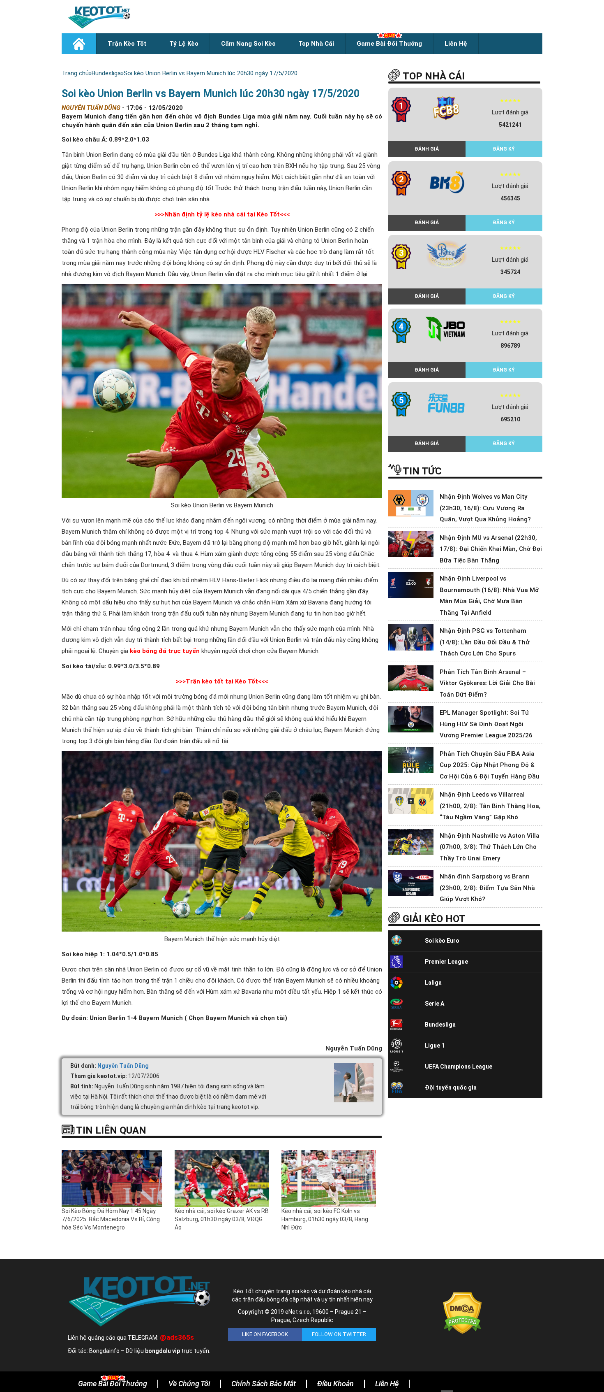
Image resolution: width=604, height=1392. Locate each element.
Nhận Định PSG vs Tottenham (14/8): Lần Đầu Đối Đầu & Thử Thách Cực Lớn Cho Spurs (485, 642)
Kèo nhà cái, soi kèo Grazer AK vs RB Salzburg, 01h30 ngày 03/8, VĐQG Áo (222, 1219)
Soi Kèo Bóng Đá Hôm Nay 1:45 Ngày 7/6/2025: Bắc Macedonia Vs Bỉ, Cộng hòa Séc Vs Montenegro (111, 1219)
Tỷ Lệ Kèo (183, 43)
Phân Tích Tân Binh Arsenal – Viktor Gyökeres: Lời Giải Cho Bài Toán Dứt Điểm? (487, 683)
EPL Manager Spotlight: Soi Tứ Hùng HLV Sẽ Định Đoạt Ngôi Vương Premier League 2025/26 (486, 724)
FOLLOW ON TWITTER (339, 1334)
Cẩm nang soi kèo (248, 43)
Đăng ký (504, 149)
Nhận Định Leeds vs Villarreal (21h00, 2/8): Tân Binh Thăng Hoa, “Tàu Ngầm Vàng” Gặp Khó (490, 806)
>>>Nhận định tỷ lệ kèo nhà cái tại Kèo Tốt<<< (222, 214)
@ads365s (177, 1337)
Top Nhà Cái (316, 43)
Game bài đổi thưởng (389, 43)
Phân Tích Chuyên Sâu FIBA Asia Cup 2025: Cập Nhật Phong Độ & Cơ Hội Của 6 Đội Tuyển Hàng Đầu (489, 765)
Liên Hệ (456, 43)
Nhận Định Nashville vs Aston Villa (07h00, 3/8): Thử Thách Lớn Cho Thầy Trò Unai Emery (489, 847)
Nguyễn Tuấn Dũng (123, 1065)
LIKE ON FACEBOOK (265, 1334)
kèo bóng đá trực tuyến (165, 651)
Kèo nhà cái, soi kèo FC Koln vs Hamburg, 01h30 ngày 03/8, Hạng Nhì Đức (324, 1219)
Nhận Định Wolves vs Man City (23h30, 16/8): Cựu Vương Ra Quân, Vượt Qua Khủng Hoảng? (485, 508)
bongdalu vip (162, 1351)
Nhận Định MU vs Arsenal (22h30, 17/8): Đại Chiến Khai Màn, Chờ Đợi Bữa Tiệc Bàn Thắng (491, 549)
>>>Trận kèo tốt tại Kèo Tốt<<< (222, 681)
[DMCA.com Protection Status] (462, 1312)
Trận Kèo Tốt (127, 43)
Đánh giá (427, 149)
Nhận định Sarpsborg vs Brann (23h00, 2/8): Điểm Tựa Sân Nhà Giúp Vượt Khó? (487, 888)
